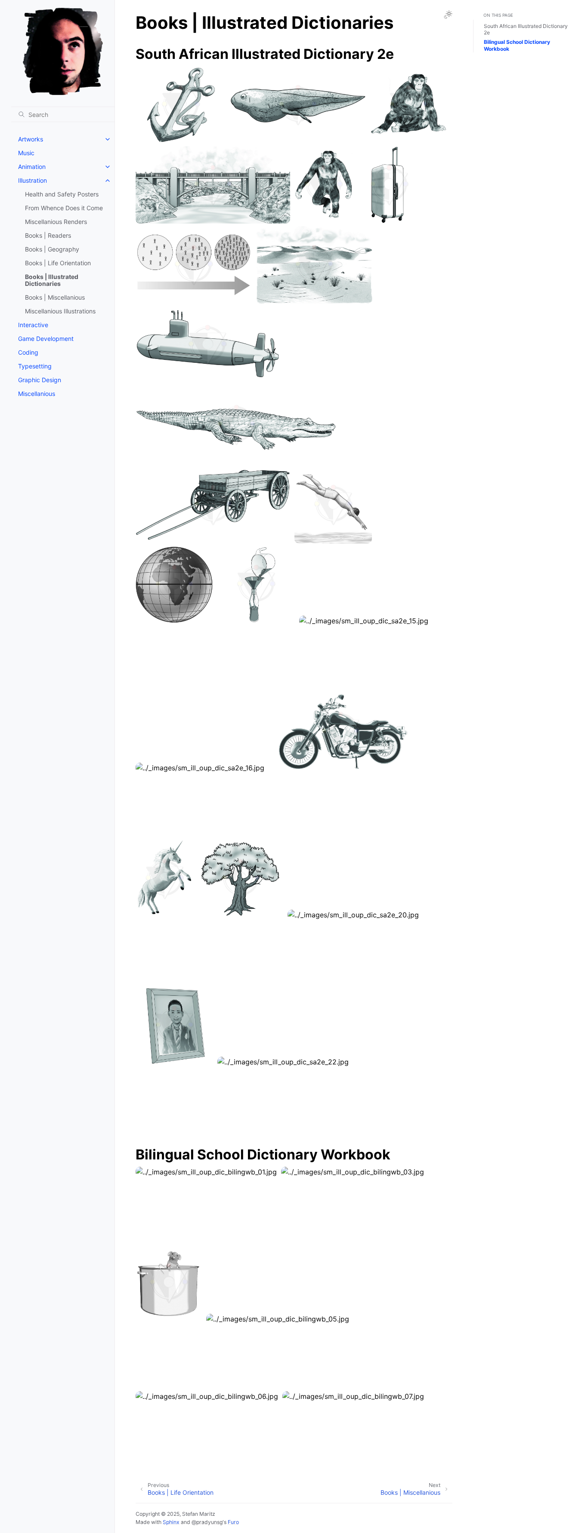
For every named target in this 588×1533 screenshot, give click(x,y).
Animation (32, 166)
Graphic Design (39, 379)
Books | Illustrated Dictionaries (51, 280)
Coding (28, 352)
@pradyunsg (207, 1522)
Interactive (33, 324)
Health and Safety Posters (62, 194)
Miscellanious (36, 393)
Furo (233, 1522)
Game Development (46, 338)
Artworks (30, 139)
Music (26, 152)
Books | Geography (52, 249)
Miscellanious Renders (56, 221)
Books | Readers (48, 235)
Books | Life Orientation (58, 263)
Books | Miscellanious (55, 297)
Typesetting (35, 366)
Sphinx (171, 1522)
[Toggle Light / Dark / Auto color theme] (448, 14)
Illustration (32, 180)
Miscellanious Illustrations (60, 311)
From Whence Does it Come (64, 208)
